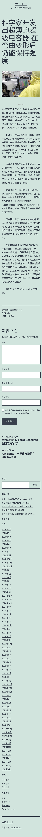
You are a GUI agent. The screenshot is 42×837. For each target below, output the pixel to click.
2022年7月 (6, 703)
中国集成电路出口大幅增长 (13, 510)
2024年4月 (7, 625)
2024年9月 (7, 607)
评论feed (6, 805)
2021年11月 (7, 732)
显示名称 (6, 369)
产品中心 (5, 780)
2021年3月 (6, 762)
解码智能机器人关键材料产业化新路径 (18, 514)
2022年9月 (6, 695)
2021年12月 (7, 729)
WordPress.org (8, 809)
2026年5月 (6, 540)
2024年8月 (7, 611)
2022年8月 (6, 699)
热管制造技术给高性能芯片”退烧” (16, 503)
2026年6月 (6, 537)
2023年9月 (6, 651)
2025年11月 (7, 562)
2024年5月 (7, 622)
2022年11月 (7, 688)
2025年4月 (7, 585)
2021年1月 (6, 769)
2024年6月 (7, 618)
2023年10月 (7, 647)
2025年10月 (7, 566)
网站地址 (5, 396)
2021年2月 (6, 765)
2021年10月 (7, 736)
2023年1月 (6, 681)
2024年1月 (6, 636)
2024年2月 (7, 633)
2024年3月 (7, 629)
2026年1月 (6, 555)
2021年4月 (6, 758)
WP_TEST (21, 4)
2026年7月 (6, 533)
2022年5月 (6, 710)
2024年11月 (7, 599)
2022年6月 (6, 706)
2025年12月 (7, 559)
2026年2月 (6, 551)
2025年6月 (6, 577)
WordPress (16, 827)
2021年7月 (6, 747)
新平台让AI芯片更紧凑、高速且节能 (17, 499)
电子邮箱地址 (8, 383)
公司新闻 (5, 784)
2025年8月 (6, 570)
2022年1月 (6, 725)
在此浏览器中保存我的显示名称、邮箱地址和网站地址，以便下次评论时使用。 (22, 411)
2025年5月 (6, 581)
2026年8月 (6, 529)
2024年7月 (6, 614)
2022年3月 (6, 717)
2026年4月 (7, 544)
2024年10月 (7, 603)
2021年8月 (6, 743)
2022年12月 (7, 684)
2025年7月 (6, 574)
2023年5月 (6, 666)
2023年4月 (7, 670)
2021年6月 (6, 751)
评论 (4, 342)
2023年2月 (6, 677)
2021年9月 (6, 740)
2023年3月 (6, 673)
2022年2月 (6, 721)
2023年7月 (6, 658)
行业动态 (10, 316)
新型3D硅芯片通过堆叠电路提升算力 (17, 506)
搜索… (4, 479)
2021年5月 (6, 754)
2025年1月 (6, 592)
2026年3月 (6, 548)
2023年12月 (7, 640)
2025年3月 (6, 588)
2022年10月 (7, 692)
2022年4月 (7, 714)
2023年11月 (7, 644)
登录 (3, 798)
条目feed (6, 802)
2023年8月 (6, 655)
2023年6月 (6, 662)
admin (9, 313)
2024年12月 (7, 596)
